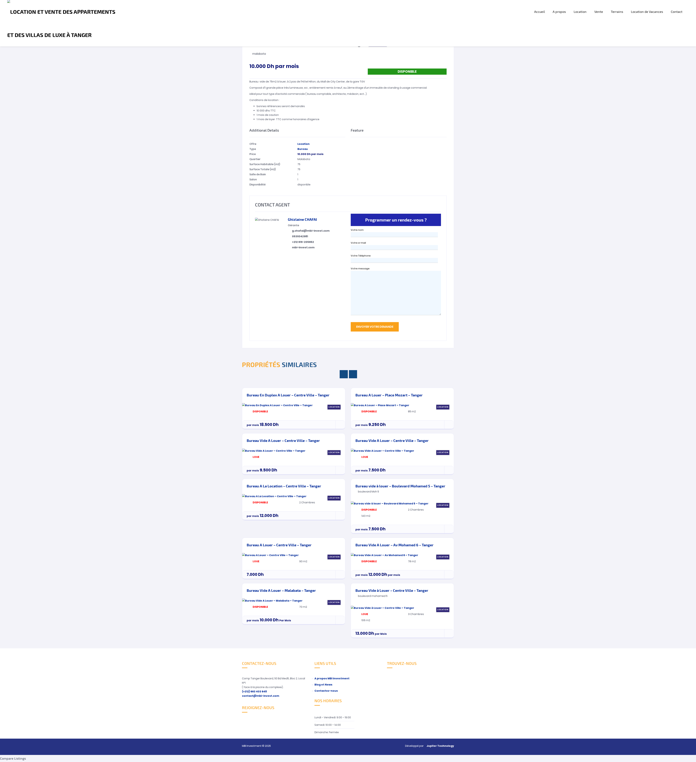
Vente (598, 12)
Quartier (254, 159)
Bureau (302, 149)
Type (252, 149)
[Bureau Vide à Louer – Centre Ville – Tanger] (382, 608)
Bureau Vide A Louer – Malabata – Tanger (281, 590)
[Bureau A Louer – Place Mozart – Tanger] (380, 405)
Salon (253, 179)
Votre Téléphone (361, 255)
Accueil (539, 12)
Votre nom (357, 230)
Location (580, 12)
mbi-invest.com (303, 247)
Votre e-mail (358, 243)
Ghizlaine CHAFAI (302, 219)
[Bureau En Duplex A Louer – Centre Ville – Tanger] (277, 405)
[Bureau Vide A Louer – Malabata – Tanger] (272, 600)
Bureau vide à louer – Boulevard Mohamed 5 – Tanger (400, 486)
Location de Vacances (647, 12)
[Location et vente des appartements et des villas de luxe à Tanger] (64, 23)
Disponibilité (257, 184)
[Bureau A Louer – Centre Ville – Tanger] (270, 555)
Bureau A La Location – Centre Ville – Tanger (284, 486)
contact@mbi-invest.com (260, 696)
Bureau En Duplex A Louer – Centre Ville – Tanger (288, 395)
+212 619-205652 (303, 242)
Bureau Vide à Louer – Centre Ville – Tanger (391, 590)
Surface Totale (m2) (262, 169)
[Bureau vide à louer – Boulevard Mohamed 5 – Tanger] (389, 503)
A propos (559, 12)
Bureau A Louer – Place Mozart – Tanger (389, 395)
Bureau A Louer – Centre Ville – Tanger (279, 545)
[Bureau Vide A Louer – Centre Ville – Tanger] (273, 450)
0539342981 (300, 236)
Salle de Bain (257, 174)
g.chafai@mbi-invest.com (311, 231)
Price (252, 154)
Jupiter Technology (440, 746)
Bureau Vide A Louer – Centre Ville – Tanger (283, 440)
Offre (252, 144)
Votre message (360, 268)
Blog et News (323, 684)
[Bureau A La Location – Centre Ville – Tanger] (274, 496)
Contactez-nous (326, 691)
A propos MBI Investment (331, 678)
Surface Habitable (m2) (264, 164)
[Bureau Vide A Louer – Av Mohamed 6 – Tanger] (384, 555)
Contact (676, 12)
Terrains (617, 12)
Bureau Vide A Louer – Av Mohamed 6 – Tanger (394, 545)
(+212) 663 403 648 (254, 691)
